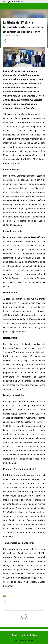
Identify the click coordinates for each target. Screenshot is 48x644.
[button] (4, 41)
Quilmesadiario (15, 1)
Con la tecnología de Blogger (25, 635)
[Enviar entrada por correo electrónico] (4, 597)
